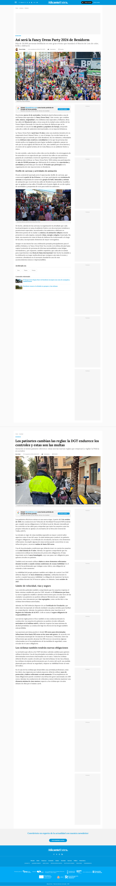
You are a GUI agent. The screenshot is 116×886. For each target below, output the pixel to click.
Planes (25, 270)
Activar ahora (63, 109)
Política (75, 860)
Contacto (27, 863)
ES (37, 2)
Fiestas (33, 270)
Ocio (18, 270)
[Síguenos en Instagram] (29, 2)
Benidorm (18, 35)
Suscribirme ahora (58, 840)
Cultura (57, 860)
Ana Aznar (17, 454)
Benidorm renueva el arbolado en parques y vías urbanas (40, 286)
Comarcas (43, 860)
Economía (50, 860)
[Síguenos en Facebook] (25, 2)
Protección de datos (56, 863)
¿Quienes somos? (36, 863)
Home (17, 8)
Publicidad (79, 863)
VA (34, 2)
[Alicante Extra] (58, 851)
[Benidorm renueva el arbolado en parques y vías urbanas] (19, 287)
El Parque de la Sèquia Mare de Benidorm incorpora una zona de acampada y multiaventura (46, 280)
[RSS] (31, 2)
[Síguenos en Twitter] (27, 2)
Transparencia (88, 863)
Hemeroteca (82, 860)
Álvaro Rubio (22, 49)
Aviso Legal (46, 863)
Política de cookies (69, 863)
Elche (38, 860)
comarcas (21, 8)
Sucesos (70, 860)
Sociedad (18, 436)
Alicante (33, 860)
